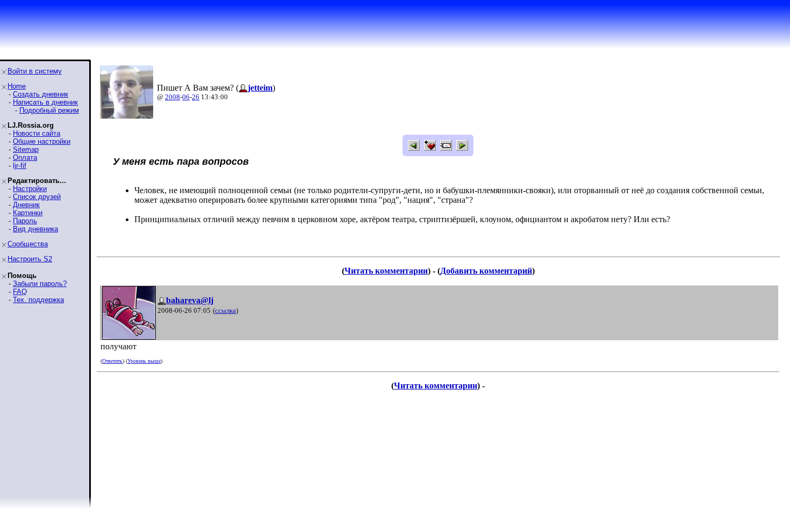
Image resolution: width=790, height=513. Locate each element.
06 (186, 97)
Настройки (30, 189)
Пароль (25, 221)
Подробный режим (49, 110)
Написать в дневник (45, 102)
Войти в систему (35, 71)
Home (17, 86)
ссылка (225, 310)
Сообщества (28, 244)
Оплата (25, 157)
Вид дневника (35, 229)
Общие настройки (41, 141)
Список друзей (37, 197)
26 (195, 97)
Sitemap (26, 149)
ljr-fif (19, 166)
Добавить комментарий (486, 270)
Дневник (26, 205)
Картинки (27, 213)
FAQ (20, 292)
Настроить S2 (30, 259)
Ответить (112, 361)
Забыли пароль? (40, 284)
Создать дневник (40, 94)
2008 (172, 97)
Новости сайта (36, 133)
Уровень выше (144, 361)
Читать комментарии (386, 270)
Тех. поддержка (38, 300)
